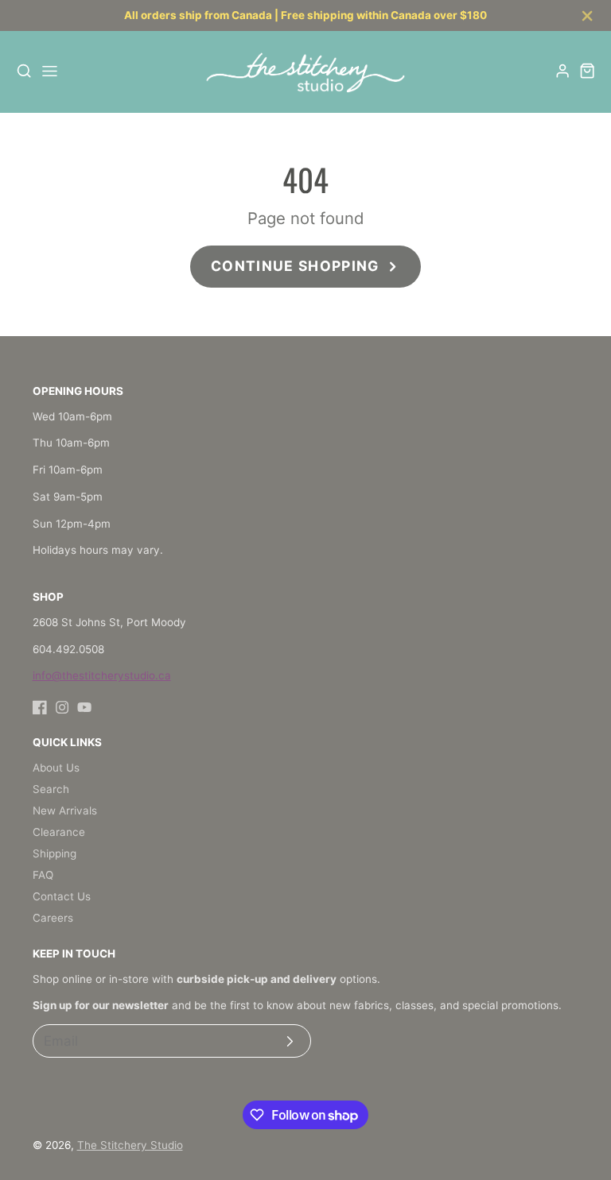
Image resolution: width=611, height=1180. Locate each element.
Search (51, 789)
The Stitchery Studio (130, 1145)
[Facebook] (40, 707)
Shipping (54, 853)
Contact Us (62, 896)
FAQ (43, 875)
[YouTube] (84, 707)
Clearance (59, 832)
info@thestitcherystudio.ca (102, 675)
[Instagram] (62, 707)
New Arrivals (65, 810)
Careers (53, 917)
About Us (56, 767)
